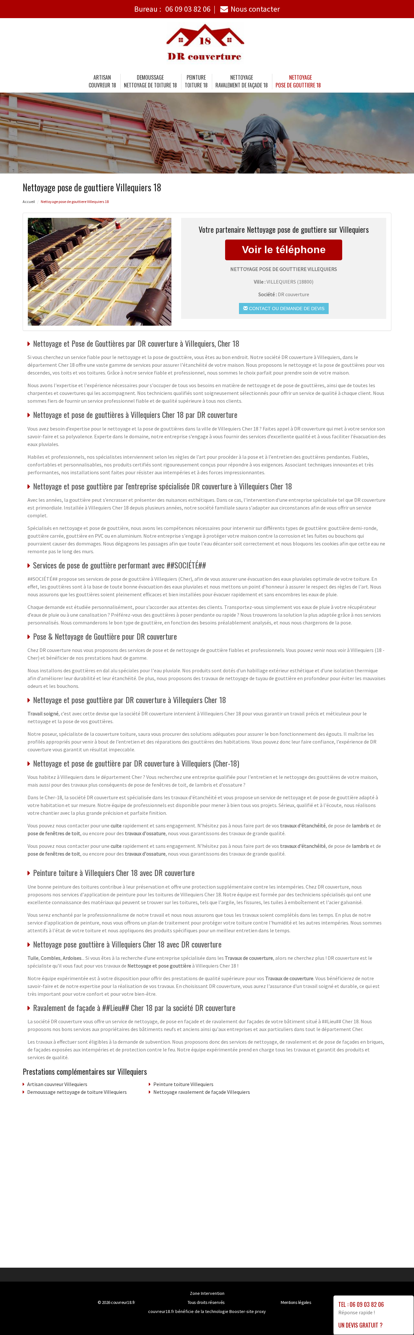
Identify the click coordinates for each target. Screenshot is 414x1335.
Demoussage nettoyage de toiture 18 (150, 81)
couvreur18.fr (123, 1302)
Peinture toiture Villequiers (183, 1084)
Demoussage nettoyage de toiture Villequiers (77, 1092)
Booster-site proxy (247, 1311)
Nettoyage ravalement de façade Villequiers (201, 1092)
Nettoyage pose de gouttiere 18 (298, 81)
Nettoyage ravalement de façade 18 (241, 81)
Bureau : (172, 9)
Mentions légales (296, 1302)
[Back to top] (396, 1317)
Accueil (29, 201)
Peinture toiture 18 (196, 81)
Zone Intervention (207, 1293)
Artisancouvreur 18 (102, 81)
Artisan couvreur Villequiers (57, 1084)
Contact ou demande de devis (286, 308)
